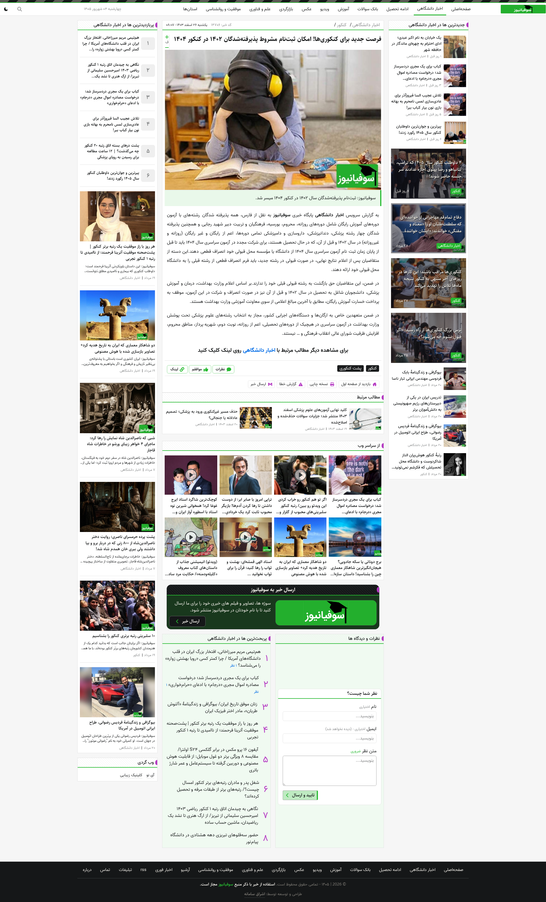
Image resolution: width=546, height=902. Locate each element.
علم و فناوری (260, 9)
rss (143, 869)
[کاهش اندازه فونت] (167, 47)
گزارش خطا (288, 384)
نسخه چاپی (319, 384)
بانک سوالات (367, 9)
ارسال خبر (258, 384)
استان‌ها (190, 9)
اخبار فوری (163, 869)
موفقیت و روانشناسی (223, 9)
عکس (307, 9)
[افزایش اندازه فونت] (167, 37)
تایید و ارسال (303, 795)
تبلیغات (125, 869)
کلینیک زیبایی (131, 775)
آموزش (343, 9)
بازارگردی (286, 9)
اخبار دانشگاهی (430, 8)
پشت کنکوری (350, 368)
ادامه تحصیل (397, 9)
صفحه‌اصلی (461, 9)
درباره (87, 869)
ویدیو (324, 9)
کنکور (340, 25)
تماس (105, 869)
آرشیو (185, 869)
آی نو (150, 775)
